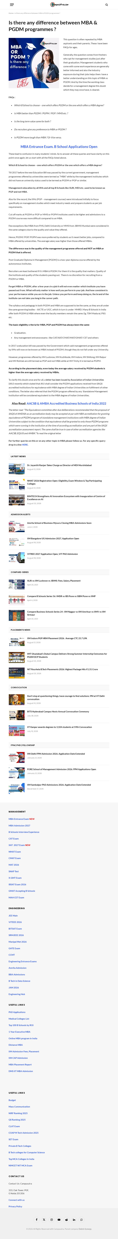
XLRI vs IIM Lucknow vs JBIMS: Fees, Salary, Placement (54, 580)
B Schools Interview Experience (24, 832)
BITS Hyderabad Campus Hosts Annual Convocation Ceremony (58, 711)
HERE (25, 444)
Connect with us (17, 1200)
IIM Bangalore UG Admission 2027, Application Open (53, 538)
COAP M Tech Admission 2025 (24, 1132)
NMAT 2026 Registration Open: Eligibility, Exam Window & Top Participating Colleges (64, 482)
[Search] (106, 4)
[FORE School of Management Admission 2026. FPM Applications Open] (17, 772)
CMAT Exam (15, 858)
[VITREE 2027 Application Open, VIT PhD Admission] (17, 557)
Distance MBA (16, 1045)
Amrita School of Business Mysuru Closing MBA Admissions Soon (59, 523)
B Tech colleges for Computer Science (27, 1152)
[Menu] (12, 4)
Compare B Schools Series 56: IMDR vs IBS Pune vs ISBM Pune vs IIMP (61, 596)
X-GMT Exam (15, 878)
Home (11, 13)
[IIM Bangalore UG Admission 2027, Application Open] (17, 542)
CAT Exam (14, 838)
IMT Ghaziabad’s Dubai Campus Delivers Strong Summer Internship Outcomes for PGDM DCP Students (67, 655)
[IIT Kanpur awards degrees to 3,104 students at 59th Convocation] (17, 730)
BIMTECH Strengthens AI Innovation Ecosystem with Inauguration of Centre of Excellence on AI (66, 498)
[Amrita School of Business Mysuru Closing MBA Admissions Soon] (17, 526)
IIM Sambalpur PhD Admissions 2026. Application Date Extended (59, 784)
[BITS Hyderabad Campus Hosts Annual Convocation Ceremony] (17, 715)
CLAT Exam (14, 1126)
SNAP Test (14, 871)
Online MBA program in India (23, 1038)
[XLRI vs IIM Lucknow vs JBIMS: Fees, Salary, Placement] (17, 584)
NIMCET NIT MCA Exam (20, 1165)
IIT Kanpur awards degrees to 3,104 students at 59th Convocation (59, 727)
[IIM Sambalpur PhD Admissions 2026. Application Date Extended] (17, 788)
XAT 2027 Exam (17, 845)
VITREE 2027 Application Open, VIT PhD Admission (52, 554)
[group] (61, 1078)
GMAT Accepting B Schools (22, 891)
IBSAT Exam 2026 (17, 884)
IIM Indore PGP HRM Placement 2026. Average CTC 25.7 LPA (57, 638)
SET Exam (13, 1139)
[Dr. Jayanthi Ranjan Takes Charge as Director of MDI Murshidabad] (17, 468)
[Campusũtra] (59, 4)
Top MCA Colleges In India (21, 1159)
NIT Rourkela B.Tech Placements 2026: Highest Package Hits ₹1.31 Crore (62, 669)
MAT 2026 (14, 864)
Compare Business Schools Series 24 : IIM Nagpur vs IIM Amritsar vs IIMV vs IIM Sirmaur (66, 613)
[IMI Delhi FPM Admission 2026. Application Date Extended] (17, 757)
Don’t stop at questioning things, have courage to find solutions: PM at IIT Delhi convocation (66, 697)
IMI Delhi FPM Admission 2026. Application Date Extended (56, 753)
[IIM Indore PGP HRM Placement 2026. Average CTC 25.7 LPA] (17, 642)
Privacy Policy (15, 1206)
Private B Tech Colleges (20, 1146)
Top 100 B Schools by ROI (21, 1025)
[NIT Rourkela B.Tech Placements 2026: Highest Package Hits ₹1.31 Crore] (17, 673)
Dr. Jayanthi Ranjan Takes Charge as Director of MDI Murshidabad (59, 465)
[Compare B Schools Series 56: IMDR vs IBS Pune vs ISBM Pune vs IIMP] (17, 599)
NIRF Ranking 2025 (18, 1113)
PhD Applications (17, 1012)
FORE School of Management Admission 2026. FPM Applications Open (61, 769)
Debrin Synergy (85, 1229)
